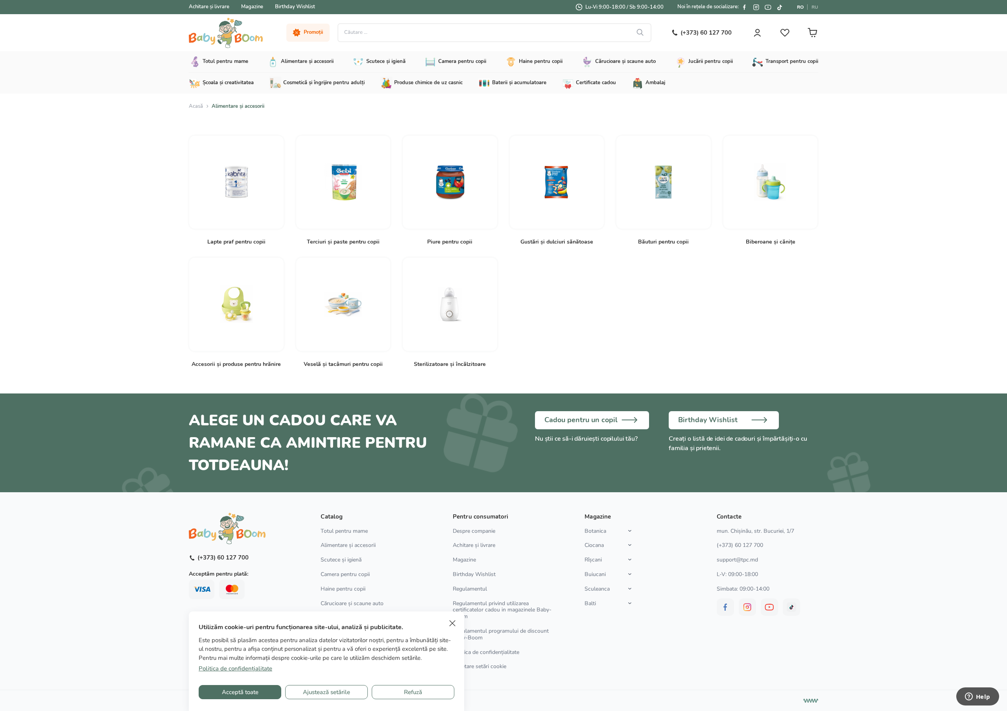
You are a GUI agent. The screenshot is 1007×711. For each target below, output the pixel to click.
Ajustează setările (326, 692)
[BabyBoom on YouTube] (767, 7)
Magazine (252, 6)
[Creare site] (810, 701)
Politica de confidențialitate (486, 652)
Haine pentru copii (343, 589)
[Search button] (640, 33)
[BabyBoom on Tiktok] (779, 7)
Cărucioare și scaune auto (352, 603)
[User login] (757, 33)
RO (800, 7)
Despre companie (474, 531)
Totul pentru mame (344, 531)
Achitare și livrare (209, 6)
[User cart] (812, 33)
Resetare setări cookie (479, 666)
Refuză (413, 692)
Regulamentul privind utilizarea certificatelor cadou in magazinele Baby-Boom (502, 610)
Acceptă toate (240, 692)
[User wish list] (785, 33)
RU (815, 7)
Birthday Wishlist (295, 6)
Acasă (196, 106)
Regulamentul (470, 589)
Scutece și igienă (341, 559)
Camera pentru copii (345, 574)
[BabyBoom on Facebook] (744, 7)
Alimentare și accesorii (348, 545)
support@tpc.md (737, 559)
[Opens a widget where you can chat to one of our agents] (977, 697)
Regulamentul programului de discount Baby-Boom (501, 634)
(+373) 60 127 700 (740, 545)
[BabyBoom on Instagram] (756, 7)
